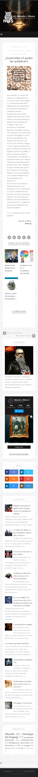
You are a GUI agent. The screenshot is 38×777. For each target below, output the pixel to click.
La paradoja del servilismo (22, 624)
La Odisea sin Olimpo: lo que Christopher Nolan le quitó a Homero (22, 532)
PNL (18, 745)
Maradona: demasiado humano (10, 268)
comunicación (17, 47)
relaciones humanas (19, 54)
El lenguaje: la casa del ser (22, 703)
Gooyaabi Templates (19, 774)
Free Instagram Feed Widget (19, 454)
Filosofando (9, 745)
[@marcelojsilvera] (11, 401)
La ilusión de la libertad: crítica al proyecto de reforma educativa (22, 576)
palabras (28, 50)
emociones (30, 748)
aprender (21, 748)
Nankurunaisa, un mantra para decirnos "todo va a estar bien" (22, 684)
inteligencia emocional (19, 743)
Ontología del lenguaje (15, 50)
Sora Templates (17, 771)
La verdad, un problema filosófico (17, 643)
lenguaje (27, 745)
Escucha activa (10, 748)
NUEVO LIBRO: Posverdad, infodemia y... (11, 296)
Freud (25, 47)
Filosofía (9, 734)
